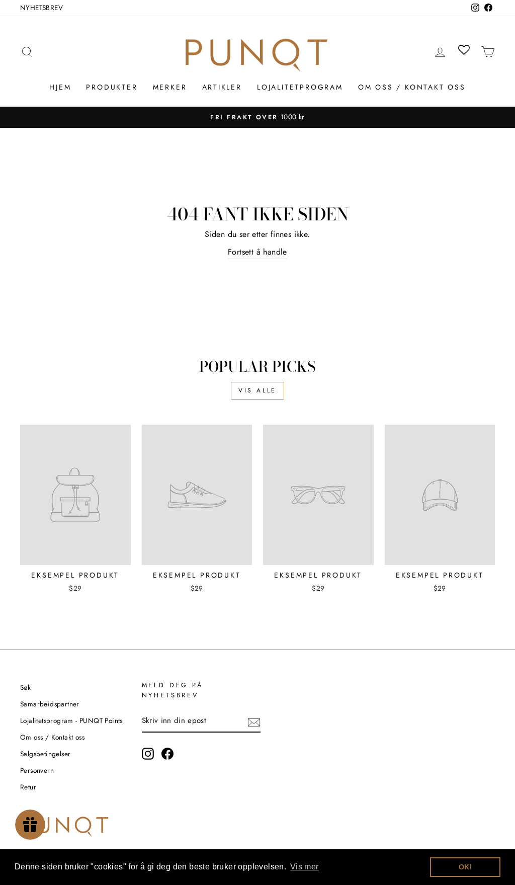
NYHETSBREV (41, 8)
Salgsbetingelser (45, 754)
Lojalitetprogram (300, 87)
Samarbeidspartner (49, 704)
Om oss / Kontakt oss (412, 87)
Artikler (222, 87)
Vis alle (257, 390)
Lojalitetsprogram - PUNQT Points (71, 720)
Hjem (60, 87)
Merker (170, 87)
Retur (28, 787)
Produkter (111, 87)
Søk (25, 687)
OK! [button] (465, 867)
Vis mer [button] (304, 866)
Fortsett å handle (257, 252)
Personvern (37, 770)
